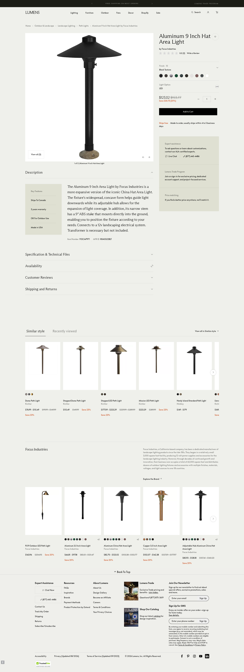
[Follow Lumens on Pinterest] (188, 656)
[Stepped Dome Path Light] (80, 359)
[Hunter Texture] (176, 76)
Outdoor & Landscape (44, 26)
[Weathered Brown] (197, 76)
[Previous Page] (143, 157)
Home (28, 26)
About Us (97, 588)
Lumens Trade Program (206, 3)
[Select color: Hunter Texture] (74, 539)
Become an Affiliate (102, 597)
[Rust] (186, 76)
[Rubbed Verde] (181, 76)
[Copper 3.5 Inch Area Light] (161, 505)
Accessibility (40, 656)
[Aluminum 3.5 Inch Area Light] (83, 505)
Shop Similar (44, 387)
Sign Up (203, 598)
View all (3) (36, 154)
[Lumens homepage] (32, 13)
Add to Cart (188, 111)
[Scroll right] (213, 372)
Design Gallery (100, 592)
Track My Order (42, 611)
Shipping (39, 616)
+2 (98, 539)
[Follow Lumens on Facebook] (182, 656)
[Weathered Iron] (202, 76)
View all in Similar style (205, 331)
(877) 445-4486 (192, 156)
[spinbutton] (207, 99)
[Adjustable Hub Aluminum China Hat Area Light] (200, 505)
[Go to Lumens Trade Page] (131, 591)
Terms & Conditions (101, 607)
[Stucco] (192, 76)
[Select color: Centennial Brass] (32, 394)
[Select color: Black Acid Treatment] (153, 539)
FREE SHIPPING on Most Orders (116, 3)
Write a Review (193, 53)
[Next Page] (149, 157)
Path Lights (84, 26)
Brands (67, 597)
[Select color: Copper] (219, 394)
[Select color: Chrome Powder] (71, 539)
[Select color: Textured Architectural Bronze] (26, 394)
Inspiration (69, 592)
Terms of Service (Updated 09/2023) (103, 656)
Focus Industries (169, 49)
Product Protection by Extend (77, 607)
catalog (157, 616)
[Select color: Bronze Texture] (68, 539)
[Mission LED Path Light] (156, 359)
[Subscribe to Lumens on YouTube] (201, 656)
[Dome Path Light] (42, 359)
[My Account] (208, 12)
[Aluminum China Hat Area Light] (122, 505)
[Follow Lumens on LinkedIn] (207, 656)
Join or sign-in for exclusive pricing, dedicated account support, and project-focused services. (185, 178)
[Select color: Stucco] (83, 539)
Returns (38, 621)
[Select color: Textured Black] (29, 394)
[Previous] (92, 3)
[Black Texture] (161, 76)
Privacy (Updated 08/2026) (66, 656)
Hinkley (180, 404)
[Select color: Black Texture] (66, 539)
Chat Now (49, 590)
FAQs (66, 588)
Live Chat (173, 156)
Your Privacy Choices (102, 612)
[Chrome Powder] (171, 76)
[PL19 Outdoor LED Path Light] (43, 505)
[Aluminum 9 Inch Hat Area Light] (89, 97)
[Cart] (217, 12)
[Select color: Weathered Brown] (85, 539)
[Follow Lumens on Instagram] (194, 656)
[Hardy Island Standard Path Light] (194, 359)
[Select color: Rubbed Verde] (77, 539)
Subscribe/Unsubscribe (45, 626)
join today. (153, 592)
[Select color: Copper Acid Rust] (147, 539)
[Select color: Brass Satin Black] (178, 394)
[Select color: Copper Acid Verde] (150, 539)
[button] (168, 53)
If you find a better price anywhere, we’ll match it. (187, 200)
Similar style (35, 331)
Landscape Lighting (66, 26)
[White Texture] (207, 76)
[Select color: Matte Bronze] (181, 394)
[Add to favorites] (215, 37)
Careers (96, 602)
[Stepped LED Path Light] (118, 359)
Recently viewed (65, 331)
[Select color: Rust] (80, 539)
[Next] (152, 3)
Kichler (28, 404)
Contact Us (40, 606)
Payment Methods (72, 602)
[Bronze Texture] (166, 76)
